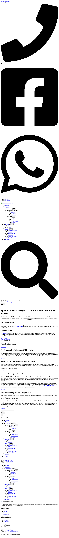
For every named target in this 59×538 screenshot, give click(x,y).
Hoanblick (5, 512)
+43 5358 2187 (8, 460)
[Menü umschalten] (13, 209)
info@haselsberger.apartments (11, 463)
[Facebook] (29, 130)
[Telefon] (29, 61)
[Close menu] (2, 415)
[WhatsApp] (29, 196)
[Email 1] (1, 63)
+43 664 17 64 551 (8, 461)
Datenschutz (6, 521)
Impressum (5, 520)
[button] (11, 208)
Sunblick (5, 511)
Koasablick (6, 514)
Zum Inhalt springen (5, 1)
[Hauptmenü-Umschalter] (3, 304)
